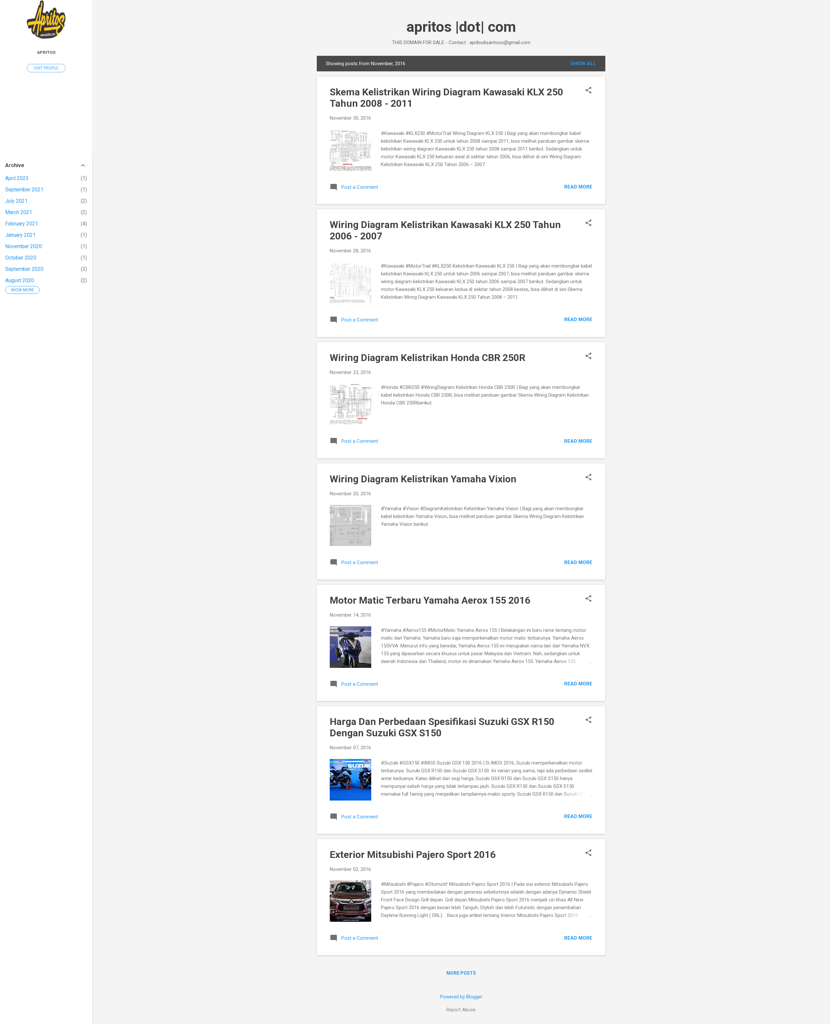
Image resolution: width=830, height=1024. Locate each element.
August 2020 (19, 280)
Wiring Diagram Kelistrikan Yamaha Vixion (423, 479)
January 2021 (20, 235)
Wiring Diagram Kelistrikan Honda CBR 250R (427, 357)
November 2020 (23, 246)
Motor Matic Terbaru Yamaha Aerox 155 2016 (430, 600)
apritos (46, 52)
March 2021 (18, 212)
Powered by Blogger (461, 997)
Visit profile (46, 68)
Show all (583, 63)
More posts (461, 973)
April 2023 (17, 178)
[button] (588, 90)
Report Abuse (461, 1010)
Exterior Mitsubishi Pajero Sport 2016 (413, 854)
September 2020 (24, 269)
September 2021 (24, 190)
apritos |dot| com (461, 26)
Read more (578, 187)
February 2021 (21, 224)
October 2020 (20, 258)
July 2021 (16, 201)
